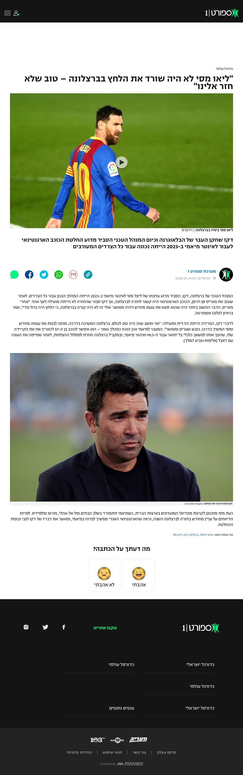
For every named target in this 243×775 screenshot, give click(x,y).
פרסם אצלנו (166, 752)
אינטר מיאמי (206, 534)
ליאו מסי (177, 534)
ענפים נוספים (121, 708)
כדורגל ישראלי (200, 664)
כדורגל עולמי (224, 69)
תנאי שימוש (112, 752)
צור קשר (139, 752)
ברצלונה (193, 534)
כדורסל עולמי (121, 664)
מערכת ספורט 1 (202, 271)
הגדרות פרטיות (79, 752)
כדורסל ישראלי (200, 708)
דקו (186, 534)
